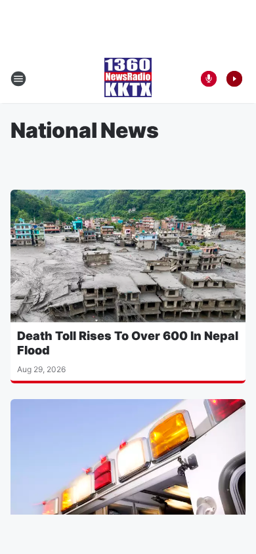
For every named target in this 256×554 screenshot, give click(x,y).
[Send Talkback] (209, 79)
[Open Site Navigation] (18, 79)
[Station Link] (128, 79)
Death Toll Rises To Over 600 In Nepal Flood (127, 343)
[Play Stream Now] (234, 79)
